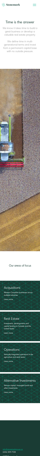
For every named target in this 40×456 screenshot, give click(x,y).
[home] (11, 5)
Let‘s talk (10, 439)
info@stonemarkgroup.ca (13, 449)
